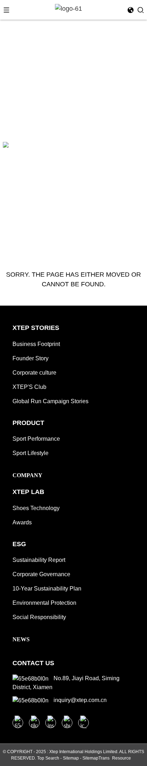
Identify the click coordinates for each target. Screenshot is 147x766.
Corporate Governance (41, 574)
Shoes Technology (36, 508)
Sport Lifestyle (30, 453)
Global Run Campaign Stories (50, 401)
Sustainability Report (38, 560)
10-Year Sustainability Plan (46, 588)
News (21, 639)
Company (27, 475)
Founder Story (30, 358)
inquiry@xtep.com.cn (79, 700)
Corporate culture (34, 373)
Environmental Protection (44, 603)
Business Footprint (36, 344)
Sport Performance (36, 439)
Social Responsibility (39, 617)
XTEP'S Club (29, 387)
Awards (22, 522)
